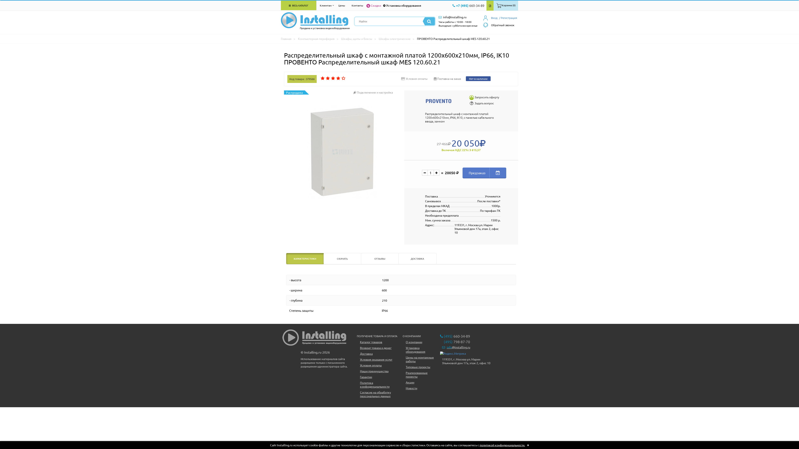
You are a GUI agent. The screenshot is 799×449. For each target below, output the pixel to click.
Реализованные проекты (417, 374)
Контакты (357, 5)
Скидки (376, 5)
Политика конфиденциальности (375, 384)
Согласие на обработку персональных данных (375, 394)
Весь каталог (300, 5)
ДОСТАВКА (417, 258)
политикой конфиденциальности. (502, 445)
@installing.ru (458, 347)
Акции (410, 382)
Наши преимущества (374, 371)
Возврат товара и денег (376, 348)
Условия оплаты (371, 365)
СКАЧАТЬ (342, 258)
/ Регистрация (508, 18)
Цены (341, 5)
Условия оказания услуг (376, 359)
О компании (414, 342)
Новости (411, 388)
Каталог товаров (371, 342)
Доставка (366, 353)
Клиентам (326, 5)
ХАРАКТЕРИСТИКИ (305, 258)
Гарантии (366, 377)
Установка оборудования (403, 5)
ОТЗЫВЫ (379, 258)
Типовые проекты (418, 367)
